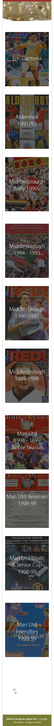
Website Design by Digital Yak (22, 719)
